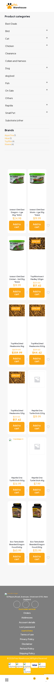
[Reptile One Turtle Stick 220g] (37, 379)
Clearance (10, 53)
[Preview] (21, 186)
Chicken (9, 45)
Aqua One (9, 135)
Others (9, 98)
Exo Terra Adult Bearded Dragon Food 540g (16, 544)
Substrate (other (14, 120)
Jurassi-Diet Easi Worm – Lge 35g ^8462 (37, 212)
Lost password (27, 626)
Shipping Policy (27, 653)
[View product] (21, 178)
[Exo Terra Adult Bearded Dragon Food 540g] (17, 510)
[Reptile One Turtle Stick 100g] (17, 445)
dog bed (9, 75)
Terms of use (27, 634)
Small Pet (10, 112)
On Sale (9, 90)
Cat (7, 38)
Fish (7, 83)
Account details (27, 622)
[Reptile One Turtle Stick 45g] (37, 446)
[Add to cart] (21, 174)
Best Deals (11, 23)
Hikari (7, 138)
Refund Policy (27, 648)
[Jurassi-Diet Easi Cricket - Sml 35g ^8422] (17, 245)
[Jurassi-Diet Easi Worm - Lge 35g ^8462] (37, 178)
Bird (7, 31)
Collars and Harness (15, 60)
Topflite (8, 141)
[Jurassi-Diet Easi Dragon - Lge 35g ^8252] (17, 178)
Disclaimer (27, 643)
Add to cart (17, 225)
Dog (7, 68)
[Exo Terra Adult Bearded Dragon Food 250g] (37, 510)
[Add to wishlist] (21, 182)
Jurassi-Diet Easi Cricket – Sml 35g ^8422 (17, 279)
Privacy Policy (27, 639)
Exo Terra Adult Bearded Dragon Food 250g (37, 544)
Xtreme (8, 144)
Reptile (9, 105)
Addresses (27, 617)
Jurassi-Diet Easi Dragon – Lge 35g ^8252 (17, 212)
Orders (27, 612)
